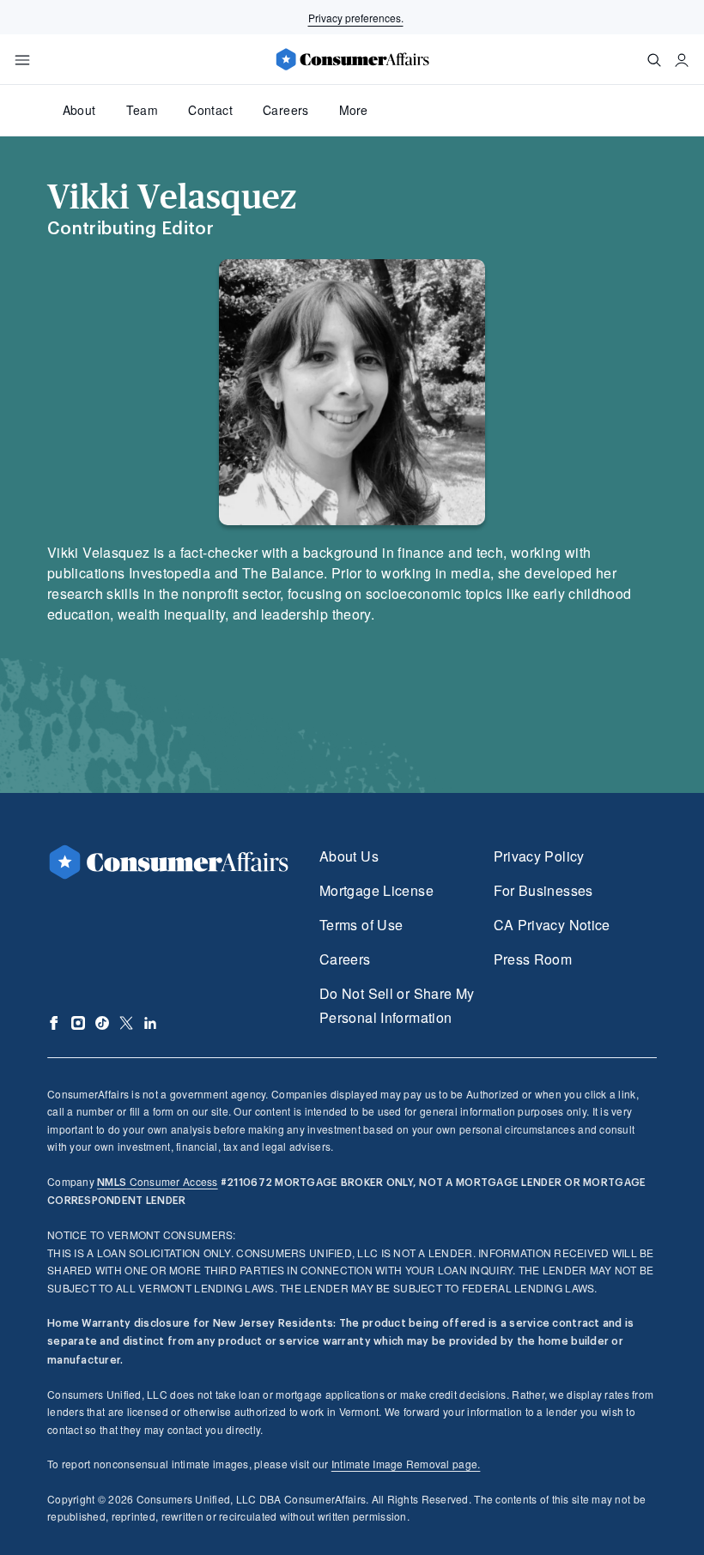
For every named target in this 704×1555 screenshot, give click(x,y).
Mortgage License (376, 890)
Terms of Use (361, 925)
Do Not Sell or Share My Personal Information (396, 1005)
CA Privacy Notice (552, 925)
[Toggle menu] (22, 60)
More (353, 109)
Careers (286, 109)
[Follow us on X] (126, 1023)
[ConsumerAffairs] (352, 59)
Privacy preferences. (356, 17)
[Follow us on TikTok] (102, 1023)
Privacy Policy (539, 856)
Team (142, 109)
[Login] (682, 60)
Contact (210, 109)
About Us (349, 856)
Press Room (533, 959)
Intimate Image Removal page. (406, 1463)
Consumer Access (157, 1181)
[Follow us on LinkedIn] (150, 1023)
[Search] (654, 60)
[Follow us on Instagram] (78, 1023)
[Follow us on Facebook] (54, 1023)
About (79, 109)
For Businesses (543, 890)
